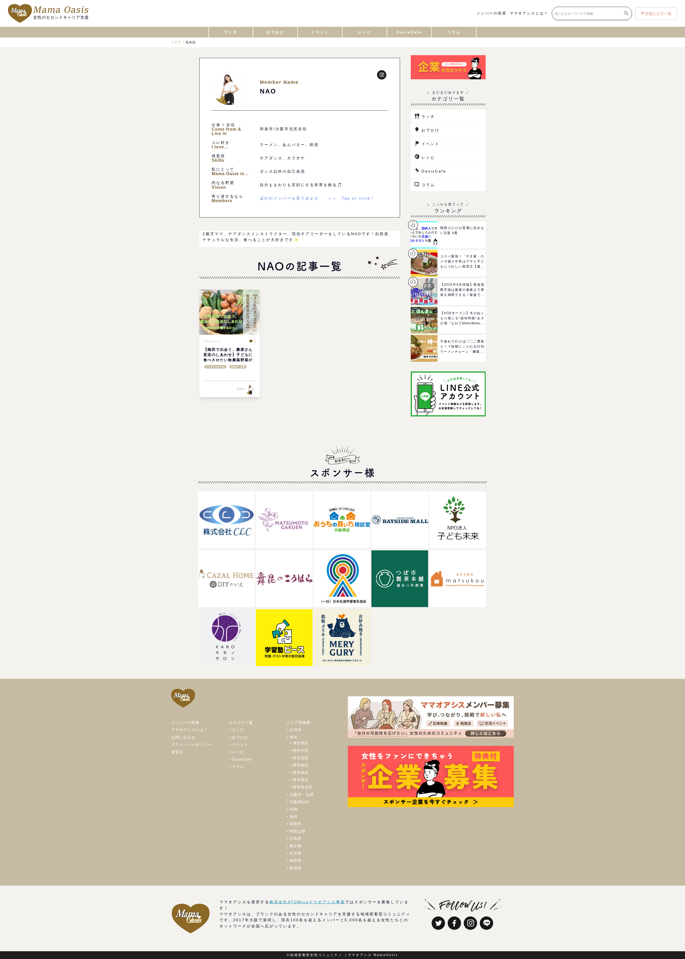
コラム (428, 185)
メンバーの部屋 (492, 13)
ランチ (428, 116)
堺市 (294, 737)
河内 (294, 809)
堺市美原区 (303, 787)
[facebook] (454, 923)
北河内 (296, 730)
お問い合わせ (183, 737)
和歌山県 (298, 831)
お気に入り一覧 (658, 13)
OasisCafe (433, 171)
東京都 (296, 846)
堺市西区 (301, 780)
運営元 (177, 752)
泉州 (294, 816)
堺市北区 (301, 758)
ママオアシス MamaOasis (373, 955)
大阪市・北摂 (238, 367)
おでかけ (430, 130)
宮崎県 (296, 824)
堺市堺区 (301, 743)
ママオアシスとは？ (529, 13)
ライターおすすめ (215, 367)
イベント (430, 144)
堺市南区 (301, 765)
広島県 (296, 838)
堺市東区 (301, 772)
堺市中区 (301, 751)
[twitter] (438, 923)
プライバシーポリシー (191, 744)
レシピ (428, 157)
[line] (486, 923)
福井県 (296, 860)
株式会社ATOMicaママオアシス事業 (307, 902)
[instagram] (470, 923)
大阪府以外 (300, 802)
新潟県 (296, 868)
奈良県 (296, 853)
